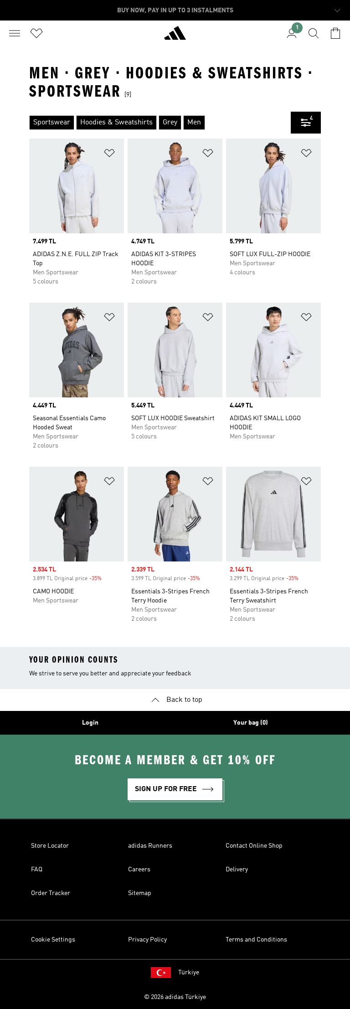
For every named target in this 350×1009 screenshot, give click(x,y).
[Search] (313, 33)
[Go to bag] (335, 33)
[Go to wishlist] (36, 33)
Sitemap (139, 893)
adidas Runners (150, 846)
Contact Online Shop (254, 846)
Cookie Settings (53, 940)
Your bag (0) (250, 723)
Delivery (237, 869)
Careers (139, 869)
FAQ (36, 869)
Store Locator (50, 846)
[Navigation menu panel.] (15, 33)
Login (90, 723)
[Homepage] (175, 37)
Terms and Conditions (256, 940)
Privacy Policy (147, 940)
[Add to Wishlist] (109, 155)
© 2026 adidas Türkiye (175, 997)
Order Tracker (50, 893)
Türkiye (188, 972)
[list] (160, 122)
